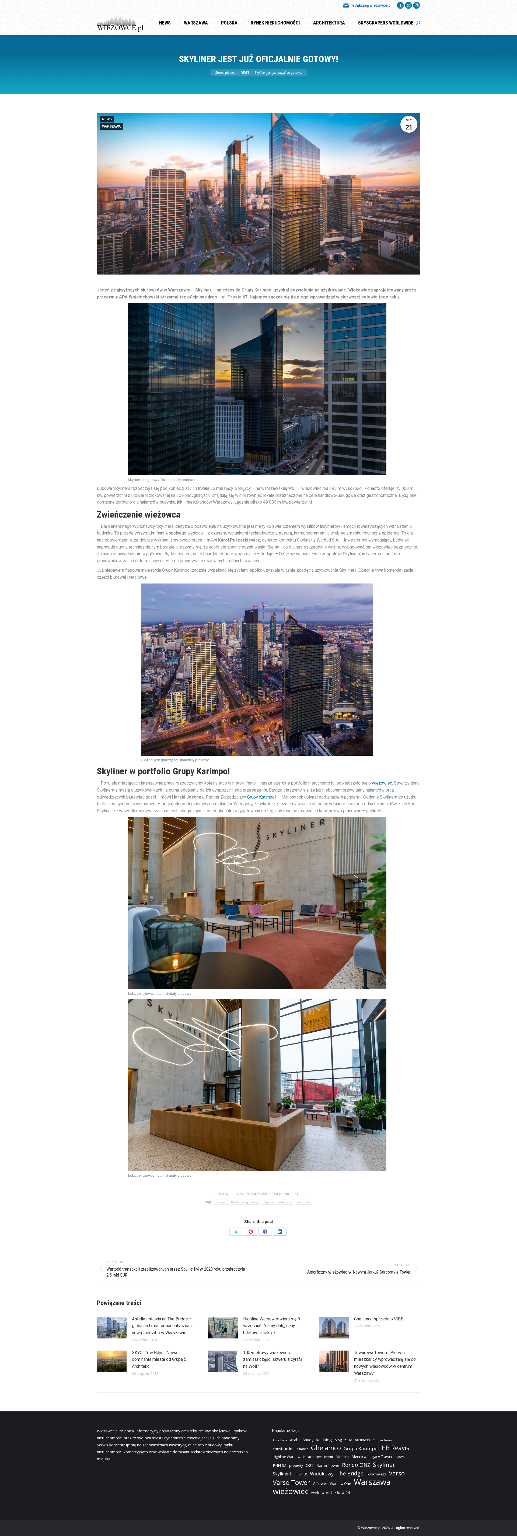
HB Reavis (395, 1447)
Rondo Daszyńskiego (245, 1202)
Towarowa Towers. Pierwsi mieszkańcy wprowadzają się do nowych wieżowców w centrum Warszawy (385, 1363)
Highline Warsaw (286, 1456)
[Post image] (112, 1327)
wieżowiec (382, 783)
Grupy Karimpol (261, 797)
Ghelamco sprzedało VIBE (378, 1318)
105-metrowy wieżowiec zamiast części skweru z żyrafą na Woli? (273, 1359)
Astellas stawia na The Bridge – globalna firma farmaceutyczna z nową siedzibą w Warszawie (162, 1325)
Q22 (310, 1465)
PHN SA (280, 1465)
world (327, 1492)
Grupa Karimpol (361, 1448)
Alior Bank (280, 1440)
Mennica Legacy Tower (372, 1456)
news (400, 1456)
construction (284, 1448)
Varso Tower (291, 1482)
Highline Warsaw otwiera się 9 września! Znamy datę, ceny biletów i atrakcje (271, 1325)
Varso (397, 1473)
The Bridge (350, 1473)
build (348, 1440)
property (296, 1465)
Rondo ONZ (356, 1464)
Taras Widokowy (314, 1473)
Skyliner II (283, 1474)
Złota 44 (342, 1492)
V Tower (320, 1483)
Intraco (308, 1456)
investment (324, 1456)
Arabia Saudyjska (305, 1439)
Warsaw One (340, 1483)
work (315, 1493)
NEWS (107, 119)
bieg (327, 1440)
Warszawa (285, 1202)
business (362, 1439)
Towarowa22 (376, 1474)
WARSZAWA (111, 126)
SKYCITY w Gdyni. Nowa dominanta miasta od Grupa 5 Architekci (159, 1359)
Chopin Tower (382, 1440)
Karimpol (220, 1202)
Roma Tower (327, 1465)
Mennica (342, 1456)
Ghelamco (326, 1447)
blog (338, 1440)
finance (302, 1449)
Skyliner (269, 1202)
